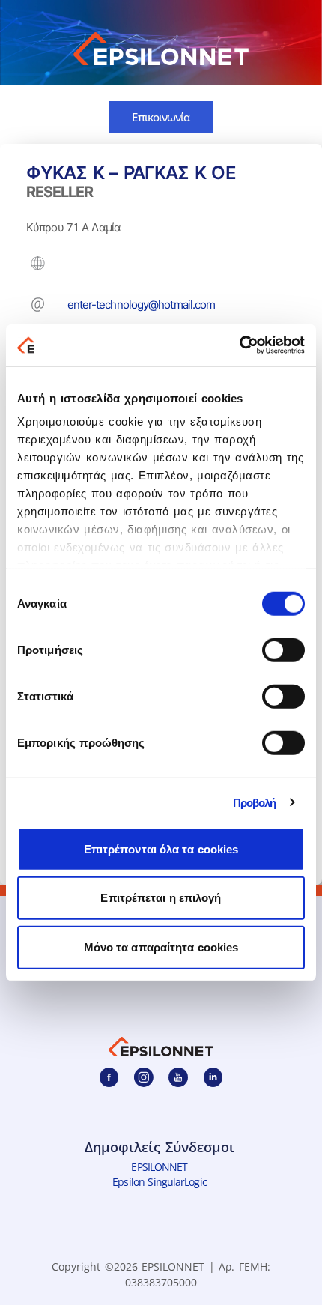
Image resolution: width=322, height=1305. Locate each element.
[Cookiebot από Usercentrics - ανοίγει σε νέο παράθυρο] (239, 345)
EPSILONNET (159, 1167)
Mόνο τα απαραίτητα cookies (161, 946)
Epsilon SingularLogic (159, 1182)
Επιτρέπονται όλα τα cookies (161, 848)
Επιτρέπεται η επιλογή (160, 897)
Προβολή (254, 802)
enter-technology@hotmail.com (141, 304)
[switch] (283, 649)
